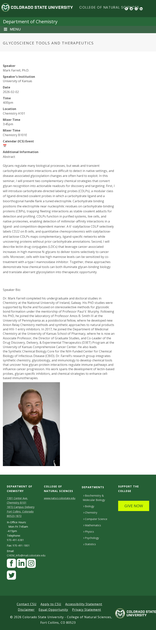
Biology (89, 506)
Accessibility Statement (83, 604)
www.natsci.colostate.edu (59, 498)
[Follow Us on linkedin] (21, 564)
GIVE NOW (133, 505)
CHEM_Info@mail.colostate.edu (26, 555)
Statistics (90, 544)
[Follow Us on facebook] (11, 564)
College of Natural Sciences (109, 7)
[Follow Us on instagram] (31, 564)
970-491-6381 (15, 540)
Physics (89, 531)
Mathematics (93, 525)
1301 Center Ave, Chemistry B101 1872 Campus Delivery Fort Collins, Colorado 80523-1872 (20, 507)
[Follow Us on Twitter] (11, 576)
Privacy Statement (86, 610)
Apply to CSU (51, 604)
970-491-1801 (21, 545)
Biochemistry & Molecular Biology (94, 498)
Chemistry (91, 512)
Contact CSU (27, 604)
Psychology (92, 538)
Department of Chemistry (30, 21)
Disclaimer (26, 610)
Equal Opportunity (53, 610)
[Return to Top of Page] (147, 623)
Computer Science (96, 519)
